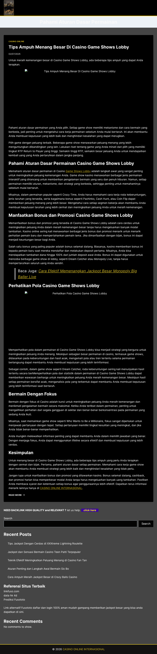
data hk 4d (10, 595)
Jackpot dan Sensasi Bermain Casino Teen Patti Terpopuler (44, 552)
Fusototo (26, 607)
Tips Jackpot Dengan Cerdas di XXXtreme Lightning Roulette (45, 543)
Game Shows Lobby (78, 171)
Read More (17, 495)
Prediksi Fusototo (14, 599)
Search (8, 518)
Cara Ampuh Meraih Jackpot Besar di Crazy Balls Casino (42, 577)
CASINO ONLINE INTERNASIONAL (84, 649)
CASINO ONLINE (16, 41)
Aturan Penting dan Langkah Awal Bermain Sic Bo (38, 568)
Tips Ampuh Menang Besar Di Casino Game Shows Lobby (69, 47)
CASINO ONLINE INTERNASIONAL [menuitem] (61, 488)
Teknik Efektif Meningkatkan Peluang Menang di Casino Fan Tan (47, 560)
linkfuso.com (11, 591)
